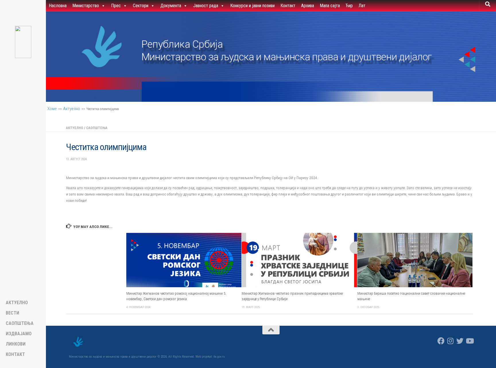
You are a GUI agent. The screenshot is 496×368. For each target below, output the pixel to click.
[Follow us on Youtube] (469, 340)
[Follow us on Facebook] (441, 340)
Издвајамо (19, 333)
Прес (116, 5)
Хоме (52, 108)
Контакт (287, 5)
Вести (12, 313)
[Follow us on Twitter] (460, 340)
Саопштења (96, 128)
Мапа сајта (330, 5)
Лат (362, 5)
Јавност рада (205, 5)
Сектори (140, 5)
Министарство (85, 5)
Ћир (349, 5)
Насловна (58, 5)
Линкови (16, 344)
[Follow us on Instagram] (450, 340)
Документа (170, 5)
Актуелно (71, 108)
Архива (307, 5)
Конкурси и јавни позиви (252, 5)
